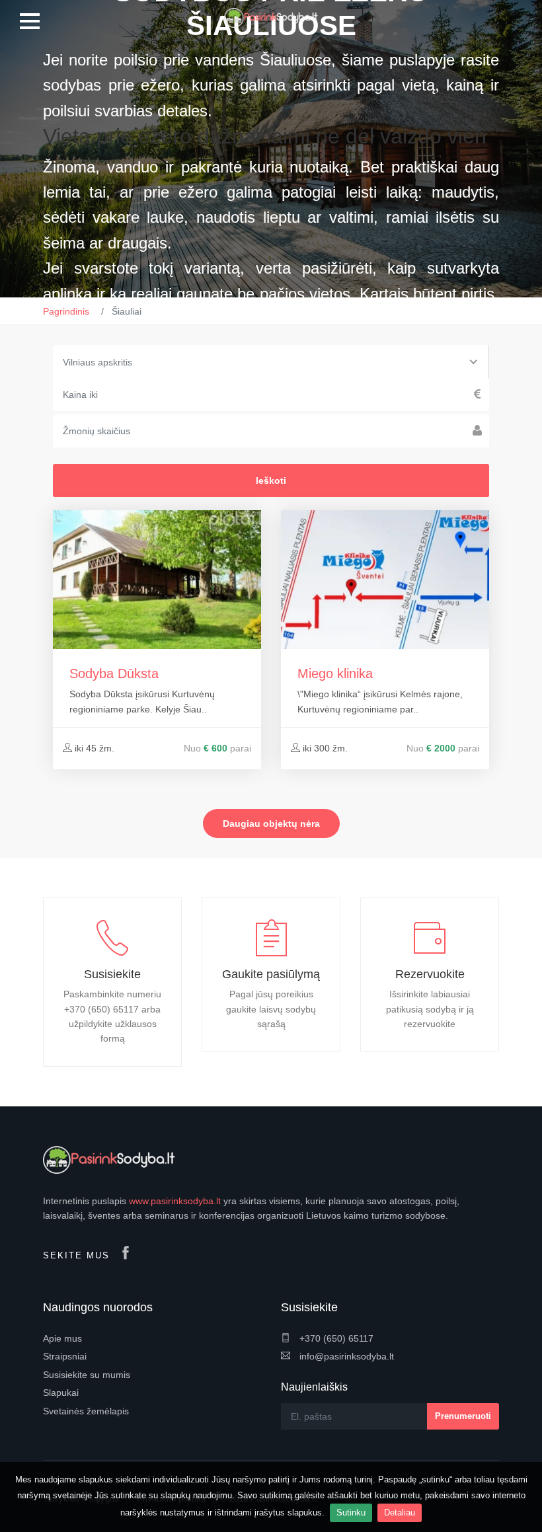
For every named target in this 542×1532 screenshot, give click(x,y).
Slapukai (61, 1392)
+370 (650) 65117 (335, 1338)
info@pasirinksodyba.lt (345, 1356)
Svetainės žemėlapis (86, 1411)
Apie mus (62, 1338)
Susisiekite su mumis (86, 1374)
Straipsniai (65, 1356)
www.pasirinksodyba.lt (175, 1201)
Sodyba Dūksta (114, 673)
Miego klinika (335, 673)
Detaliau (399, 1512)
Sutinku (351, 1512)
